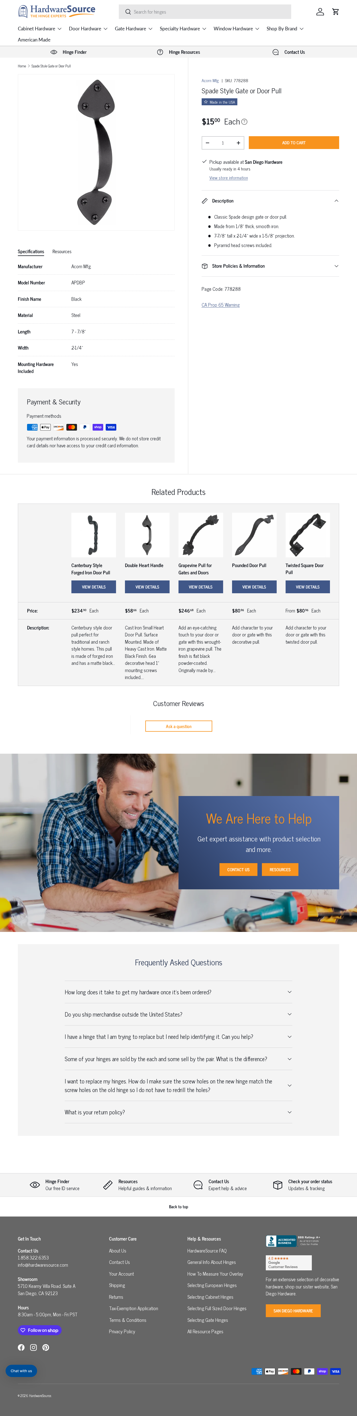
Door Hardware (85, 28)
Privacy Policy (122, 1331)
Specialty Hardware (180, 28)
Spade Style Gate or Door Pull (51, 66)
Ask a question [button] (179, 726)
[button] (336, 12)
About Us (117, 1250)
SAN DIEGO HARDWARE (293, 1310)
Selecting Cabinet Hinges (210, 1297)
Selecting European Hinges (212, 1285)
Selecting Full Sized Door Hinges (217, 1308)
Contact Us (238, 869)
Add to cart (294, 142)
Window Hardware (233, 28)
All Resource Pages (205, 1331)
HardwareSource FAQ (207, 1250)
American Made (34, 40)
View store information (228, 177)
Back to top (178, 1206)
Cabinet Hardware (36, 28)
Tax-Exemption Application (133, 1308)
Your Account (121, 1274)
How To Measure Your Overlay (215, 1274)
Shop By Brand (282, 28)
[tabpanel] (96, 319)
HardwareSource (40, 1395)
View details (94, 586)
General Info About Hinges (211, 1262)
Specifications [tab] (31, 251)
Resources (280, 869)
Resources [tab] (61, 251)
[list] (96, 152)
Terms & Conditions (127, 1320)
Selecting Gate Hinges (207, 1320)
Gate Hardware (130, 28)
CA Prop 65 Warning (221, 305)
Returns (116, 1297)
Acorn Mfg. (210, 80)
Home (22, 66)
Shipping (117, 1285)
